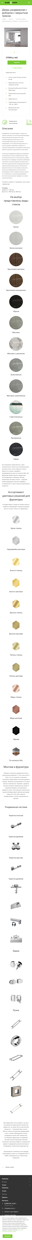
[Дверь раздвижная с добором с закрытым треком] (16, 39)
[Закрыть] (30, 1217)
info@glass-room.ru (10, 1208)
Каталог (4, 1182)
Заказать (17, 62)
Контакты (5, 1200)
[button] (14, 52)
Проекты (4, 1197)
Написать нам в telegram (11, 1211)
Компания (5, 1179)
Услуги (4, 1185)
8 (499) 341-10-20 (10, 1203)
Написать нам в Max (10, 1215)
